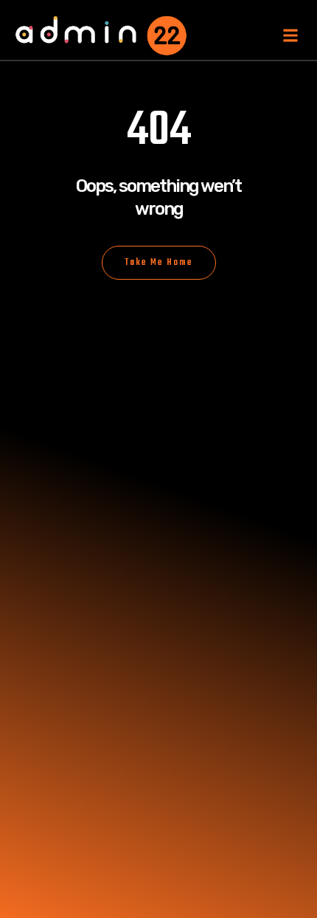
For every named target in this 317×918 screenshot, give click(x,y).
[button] (290, 36)
